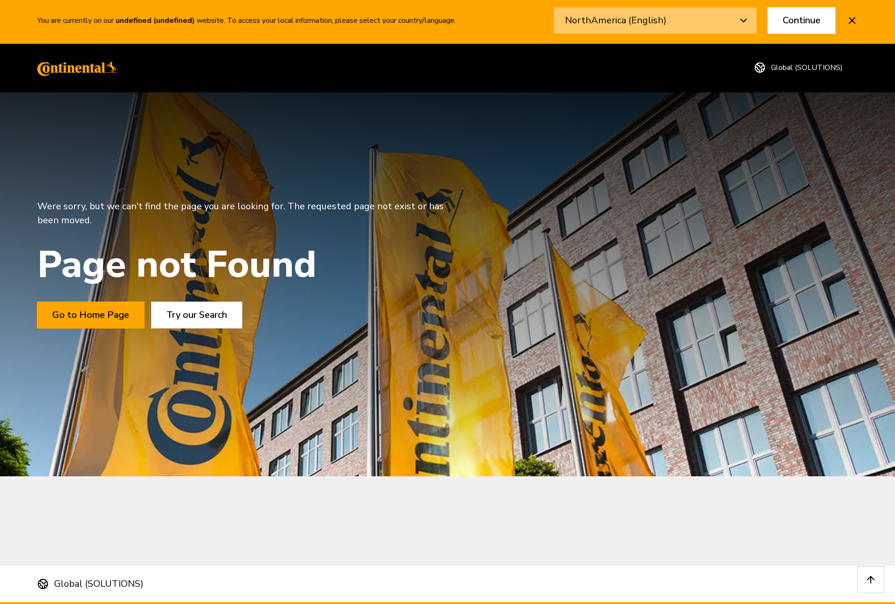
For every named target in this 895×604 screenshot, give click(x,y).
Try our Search (196, 315)
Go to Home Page (90, 315)
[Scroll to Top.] (871, 580)
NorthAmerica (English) (616, 20)
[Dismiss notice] (852, 20)
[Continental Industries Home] (74, 68)
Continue (801, 20)
